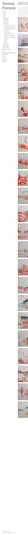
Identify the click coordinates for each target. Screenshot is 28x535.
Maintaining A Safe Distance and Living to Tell (10, 25)
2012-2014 (6, 23)
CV (3, 51)
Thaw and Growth (8, 34)
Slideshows (5, 54)
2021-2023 (6, 18)
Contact (4, 61)
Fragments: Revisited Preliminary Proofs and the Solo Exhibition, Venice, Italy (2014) (10, 28)
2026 (4, 13)
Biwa (5, 40)
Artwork (4, 11)
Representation (6, 49)
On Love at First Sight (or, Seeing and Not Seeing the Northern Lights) (10, 35)
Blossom (6, 39)
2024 (4, 16)
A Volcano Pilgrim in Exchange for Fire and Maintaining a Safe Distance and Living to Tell (10, 27)
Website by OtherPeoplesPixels (9, 532)
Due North (6, 30)
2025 (4, 15)
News (3, 58)
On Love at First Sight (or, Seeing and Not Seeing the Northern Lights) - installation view (10, 37)
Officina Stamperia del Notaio (9, 52)
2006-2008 (6, 46)
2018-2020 (6, 20)
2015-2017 (6, 22)
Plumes (6, 42)
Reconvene (7, 32)
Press (3, 56)
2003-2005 (6, 47)
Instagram (4, 59)
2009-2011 (6, 44)
